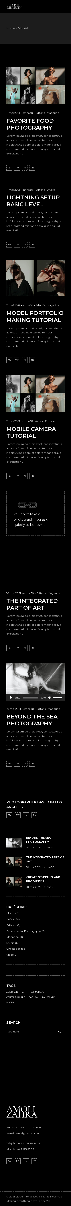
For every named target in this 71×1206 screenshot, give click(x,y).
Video (10, 954)
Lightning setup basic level (33, 201)
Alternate (12, 992)
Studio (51, 189)
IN (26, 815)
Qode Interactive (27, 1196)
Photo (10, 1002)
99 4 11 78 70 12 (30, 1143)
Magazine (53, 112)
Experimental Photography (23, 931)
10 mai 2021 (14, 593)
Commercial (37, 992)
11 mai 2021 (13, 112)
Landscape (48, 997)
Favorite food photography (30, 124)
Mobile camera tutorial (31, 432)
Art (24, 992)
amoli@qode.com (27, 1133)
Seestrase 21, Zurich (28, 1127)
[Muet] (50, 697)
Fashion (33, 997)
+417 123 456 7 (25, 1149)
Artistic (39, 421)
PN (34, 815)
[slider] (58, 697)
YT (34, 1161)
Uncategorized (15, 948)
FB (9, 815)
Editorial (40, 112)
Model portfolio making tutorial (35, 316)
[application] (35, 697)
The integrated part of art (32, 604)
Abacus (11, 913)
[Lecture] (11, 697)
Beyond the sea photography (32, 720)
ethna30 (28, 112)
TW (17, 815)
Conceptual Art (15, 997)
